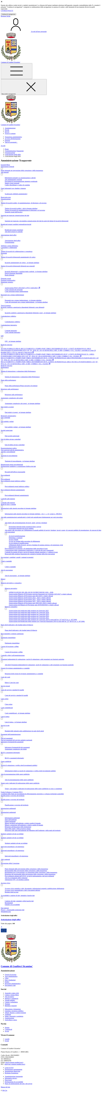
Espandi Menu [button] (5, 165)
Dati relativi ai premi (7, 407)
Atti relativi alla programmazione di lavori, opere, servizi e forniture (26, 523)
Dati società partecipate (12, 436)
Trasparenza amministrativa (13, 137)
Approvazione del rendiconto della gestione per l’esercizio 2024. (29, 612)
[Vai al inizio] (1, 927)
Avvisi (7, 1031)
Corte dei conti (5, 677)
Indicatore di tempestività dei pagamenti (17, 747)
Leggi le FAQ (9, 1068)
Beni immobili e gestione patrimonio (12, 634)
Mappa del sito (5, 1087)
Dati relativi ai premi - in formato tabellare (18, 412)
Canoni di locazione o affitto (10, 646)
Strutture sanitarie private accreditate (12, 834)
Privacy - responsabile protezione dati (12, 910)
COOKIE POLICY (7, 10)
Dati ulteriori (5, 908)
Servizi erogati (5, 686)
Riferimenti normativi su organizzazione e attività (20, 178)
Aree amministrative (11, 976)
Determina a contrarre (15, 538)
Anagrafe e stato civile (12, 993)
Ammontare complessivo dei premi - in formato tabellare (22, 403)
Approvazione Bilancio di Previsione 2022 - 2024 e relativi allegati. (30, 599)
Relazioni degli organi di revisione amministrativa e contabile (24, 674)
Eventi (7, 1041)
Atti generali (5, 172)
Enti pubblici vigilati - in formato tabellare (18, 427)
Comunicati (8, 1029)
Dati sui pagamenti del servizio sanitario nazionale (16, 740)
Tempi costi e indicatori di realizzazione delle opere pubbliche (20, 783)
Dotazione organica (7, 282)
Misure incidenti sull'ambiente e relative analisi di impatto (23, 823)
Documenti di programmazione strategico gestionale (21, 181)
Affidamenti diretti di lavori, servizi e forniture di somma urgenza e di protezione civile (36, 545)
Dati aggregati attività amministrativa (12, 450)
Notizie (7, 1027)
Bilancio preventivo (11, 588)
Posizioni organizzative (8, 280)
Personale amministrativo (13, 983)
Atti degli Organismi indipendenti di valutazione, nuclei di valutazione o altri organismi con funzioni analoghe (39, 665)
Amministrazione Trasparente (14, 151)
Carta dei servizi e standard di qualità (12, 690)
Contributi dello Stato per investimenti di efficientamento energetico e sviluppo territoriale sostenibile (32, 794)
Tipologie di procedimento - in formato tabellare (20, 461)
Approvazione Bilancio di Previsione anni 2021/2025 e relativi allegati (31, 596)
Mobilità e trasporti (11, 1006)
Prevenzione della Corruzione (10, 863)
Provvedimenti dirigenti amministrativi (13, 490)
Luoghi (7, 1039)
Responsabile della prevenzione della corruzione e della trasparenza (26, 870)
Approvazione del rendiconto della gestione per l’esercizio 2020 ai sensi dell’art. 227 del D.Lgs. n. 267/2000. (43, 619)
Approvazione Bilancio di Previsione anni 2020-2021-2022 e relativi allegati (33, 603)
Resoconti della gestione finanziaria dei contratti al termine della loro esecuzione (30, 554)
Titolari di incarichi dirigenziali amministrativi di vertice (18, 257)
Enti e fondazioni (10, 980)
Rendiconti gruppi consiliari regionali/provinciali (16, 224)
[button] (10, 128)
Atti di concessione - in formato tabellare (17, 575)
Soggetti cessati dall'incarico (13, 212)
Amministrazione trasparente (14, 1076)
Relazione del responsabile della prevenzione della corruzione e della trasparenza (30, 874)
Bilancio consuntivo (11, 607)
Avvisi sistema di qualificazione (19, 543)
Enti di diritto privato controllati (11, 439)
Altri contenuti (5, 859)
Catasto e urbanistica (11, 1002)
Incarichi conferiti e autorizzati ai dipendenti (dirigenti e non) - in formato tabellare (30, 313)
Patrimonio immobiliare (8, 637)
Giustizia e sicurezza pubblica (14, 1011)
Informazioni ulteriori (15, 547)
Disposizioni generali (7, 166)
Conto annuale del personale (14, 289)
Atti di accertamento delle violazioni (16, 878)
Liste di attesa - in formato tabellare (16, 722)
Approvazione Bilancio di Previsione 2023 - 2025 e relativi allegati (30, 598)
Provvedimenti (5, 475)
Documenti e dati (10, 985)
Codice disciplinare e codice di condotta (17, 185)
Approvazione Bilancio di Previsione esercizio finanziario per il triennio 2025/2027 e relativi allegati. (40, 594)
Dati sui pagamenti (7, 738)
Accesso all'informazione (13, 139)
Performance (5, 367)
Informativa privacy (11, 1078)
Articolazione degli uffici (13, 154)
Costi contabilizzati (7, 708)
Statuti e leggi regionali (12, 183)
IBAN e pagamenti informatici (10, 752)
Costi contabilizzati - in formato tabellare (17, 713)
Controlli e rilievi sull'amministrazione (13, 655)
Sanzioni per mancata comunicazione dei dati (15, 215)
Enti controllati (5, 417)
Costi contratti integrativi (12, 332)
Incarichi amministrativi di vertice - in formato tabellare (22, 263)
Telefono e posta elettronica (9, 246)
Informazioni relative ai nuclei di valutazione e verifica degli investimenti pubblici (30, 771)
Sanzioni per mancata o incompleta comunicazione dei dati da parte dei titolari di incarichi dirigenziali (36, 221)
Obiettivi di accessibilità (12, 904)
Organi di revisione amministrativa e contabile (15, 668)
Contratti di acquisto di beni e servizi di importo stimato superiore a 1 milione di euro (31, 552)
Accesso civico (5, 883)
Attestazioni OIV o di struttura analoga (17, 879)
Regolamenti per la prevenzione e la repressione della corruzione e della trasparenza (31, 872)
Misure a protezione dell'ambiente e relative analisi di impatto (24, 825)
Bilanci (3, 579)
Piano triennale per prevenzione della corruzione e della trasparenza (22, 170)
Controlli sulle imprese (8, 499)
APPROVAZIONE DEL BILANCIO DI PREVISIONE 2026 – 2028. (31, 592)
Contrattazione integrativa (9, 325)
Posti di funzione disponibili (13, 273)
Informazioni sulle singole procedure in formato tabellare (18, 508)
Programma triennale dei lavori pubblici (21, 528)
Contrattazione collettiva (8, 316)
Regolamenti (9, 903)
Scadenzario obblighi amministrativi (16, 194)
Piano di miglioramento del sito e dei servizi (18, 1084)
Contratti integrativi (11, 330)
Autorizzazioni (9, 1018)
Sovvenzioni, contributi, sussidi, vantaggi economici (17, 557)
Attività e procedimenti (8, 452)
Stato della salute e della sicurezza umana (18, 828)
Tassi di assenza (6, 305)
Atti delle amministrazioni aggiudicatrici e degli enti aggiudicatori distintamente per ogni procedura (32, 517)
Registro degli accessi (11, 892)
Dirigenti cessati (6, 278)
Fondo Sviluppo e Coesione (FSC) (12, 792)
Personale (4, 253)
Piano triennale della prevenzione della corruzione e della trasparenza (26, 869)
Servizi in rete (5, 725)
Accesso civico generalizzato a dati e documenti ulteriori (22, 890)
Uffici (6, 978)
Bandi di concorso (6, 345)
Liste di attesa (5, 716)
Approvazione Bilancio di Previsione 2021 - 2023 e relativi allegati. (30, 601)
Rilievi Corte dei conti (12, 682)
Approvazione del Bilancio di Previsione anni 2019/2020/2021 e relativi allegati (34, 605)
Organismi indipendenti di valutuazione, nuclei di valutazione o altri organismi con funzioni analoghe (32, 659)
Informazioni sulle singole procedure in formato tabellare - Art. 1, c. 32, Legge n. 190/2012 (33, 514)
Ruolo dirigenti (9, 275)
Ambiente (8, 1014)
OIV (2, 336)
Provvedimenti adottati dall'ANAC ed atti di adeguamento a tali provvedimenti (29, 876)
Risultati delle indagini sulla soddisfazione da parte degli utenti (24, 731)
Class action (4, 699)
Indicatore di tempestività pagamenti (12, 742)
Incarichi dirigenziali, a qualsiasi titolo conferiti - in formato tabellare (26, 271)
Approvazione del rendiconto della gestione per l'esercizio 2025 (29, 610)
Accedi (3, 146)
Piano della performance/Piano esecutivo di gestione (21, 386)
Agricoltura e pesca (11, 1020)
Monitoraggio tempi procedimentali (12, 464)
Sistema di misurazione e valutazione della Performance (18, 371)
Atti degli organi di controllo (14, 232)
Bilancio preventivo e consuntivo (11, 583)
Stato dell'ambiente (11, 819)
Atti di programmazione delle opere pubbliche (15, 774)
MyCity (4, 1090)
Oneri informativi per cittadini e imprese (13, 188)
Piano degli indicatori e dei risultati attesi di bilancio (17, 625)
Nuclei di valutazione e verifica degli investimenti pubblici (19, 765)
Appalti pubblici (10, 1000)
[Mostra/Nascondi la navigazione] (16, 71)
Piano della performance (8, 380)
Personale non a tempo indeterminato (12, 295)
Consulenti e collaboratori (9, 247)
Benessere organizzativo (8, 416)
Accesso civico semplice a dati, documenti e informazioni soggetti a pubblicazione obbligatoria (34, 888)
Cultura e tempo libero (12, 995)
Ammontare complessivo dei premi (12, 398)
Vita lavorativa (9, 997)
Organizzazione (10, 153)
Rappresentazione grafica (9, 448)
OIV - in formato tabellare (13, 341)
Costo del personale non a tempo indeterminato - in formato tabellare (26, 302)
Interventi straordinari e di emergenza (12, 846)
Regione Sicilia (5, 16)
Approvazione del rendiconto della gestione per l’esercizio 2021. (29, 618)
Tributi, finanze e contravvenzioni (15, 1013)
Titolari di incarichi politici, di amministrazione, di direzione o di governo (24, 203)
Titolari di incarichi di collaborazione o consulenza (16, 251)
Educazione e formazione (13, 1009)
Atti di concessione (7, 570)
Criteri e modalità (6, 561)
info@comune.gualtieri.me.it (14, 1062)
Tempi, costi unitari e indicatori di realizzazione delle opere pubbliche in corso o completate (33, 789)
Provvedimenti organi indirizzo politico (13, 481)
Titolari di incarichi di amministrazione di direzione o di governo (25, 210)
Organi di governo (10, 974)
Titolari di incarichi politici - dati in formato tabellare (21, 208)
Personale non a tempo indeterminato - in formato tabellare (23, 300)
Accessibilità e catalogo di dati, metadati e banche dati (18, 895)
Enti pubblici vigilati (7, 421)
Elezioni (7, 140)
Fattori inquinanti (10, 821)
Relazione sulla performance (10, 389)
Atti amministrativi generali (13, 179)
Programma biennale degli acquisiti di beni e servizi (25, 527)
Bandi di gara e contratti (8, 504)
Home (7, 149)
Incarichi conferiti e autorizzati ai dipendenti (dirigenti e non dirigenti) (22, 307)
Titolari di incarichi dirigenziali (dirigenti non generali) (18, 266)
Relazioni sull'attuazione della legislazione (18, 827)
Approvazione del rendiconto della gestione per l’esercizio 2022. (29, 616)
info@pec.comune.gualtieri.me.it (15, 1064)
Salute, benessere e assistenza (14, 1016)
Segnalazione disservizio (12, 1071)
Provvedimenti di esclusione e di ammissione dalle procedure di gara (26, 548)
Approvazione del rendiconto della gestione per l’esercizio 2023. (29, 614)
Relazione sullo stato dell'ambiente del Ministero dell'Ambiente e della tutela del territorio (33, 830)
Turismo (7, 1004)
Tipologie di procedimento (9, 456)
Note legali (8, 1080)
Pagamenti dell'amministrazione (11, 734)
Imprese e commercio (11, 998)
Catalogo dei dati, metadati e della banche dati (19, 901)
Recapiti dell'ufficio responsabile (15, 472)
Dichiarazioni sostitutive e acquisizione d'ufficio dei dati (18, 466)
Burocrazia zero (6, 197)
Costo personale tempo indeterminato (16, 291)
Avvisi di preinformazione (17, 536)
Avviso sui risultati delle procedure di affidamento (24, 541)
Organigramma (9, 242)
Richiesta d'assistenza (11, 1073)
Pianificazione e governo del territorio (12, 796)
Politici (7, 982)
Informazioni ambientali (8, 808)
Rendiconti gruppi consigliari (14, 230)
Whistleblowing (6, 911)
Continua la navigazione (8, 14)
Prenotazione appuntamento (13, 1069)
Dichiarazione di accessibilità (14, 1082)
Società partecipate (7, 430)
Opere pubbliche (6, 761)
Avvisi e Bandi (13, 539)
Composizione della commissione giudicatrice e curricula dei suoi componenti (29, 550)
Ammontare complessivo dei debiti (16, 749)
